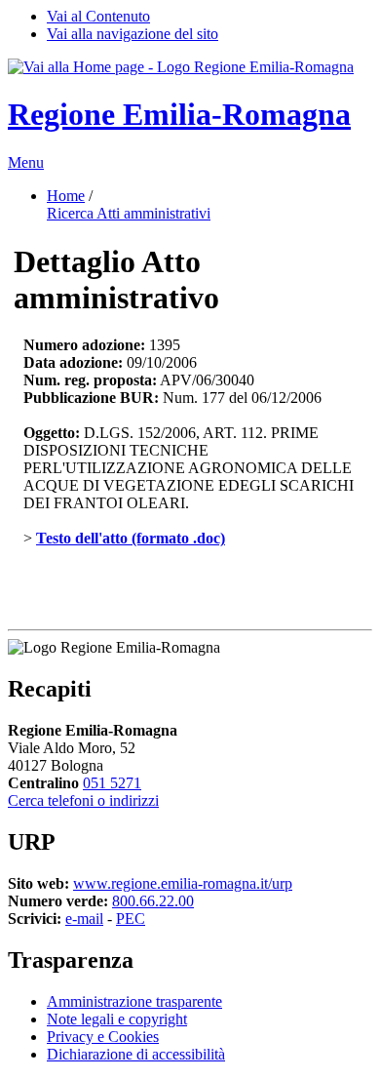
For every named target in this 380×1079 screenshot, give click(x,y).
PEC (130, 918)
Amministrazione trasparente (134, 1001)
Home (66, 195)
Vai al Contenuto (98, 16)
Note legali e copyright (117, 1019)
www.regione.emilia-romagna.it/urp (182, 883)
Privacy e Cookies (103, 1036)
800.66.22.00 (153, 901)
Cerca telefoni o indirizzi (83, 800)
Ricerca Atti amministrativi (128, 213)
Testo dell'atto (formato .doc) (130, 538)
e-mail (84, 918)
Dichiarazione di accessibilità (136, 1054)
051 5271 (112, 783)
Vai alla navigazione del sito (132, 33)
